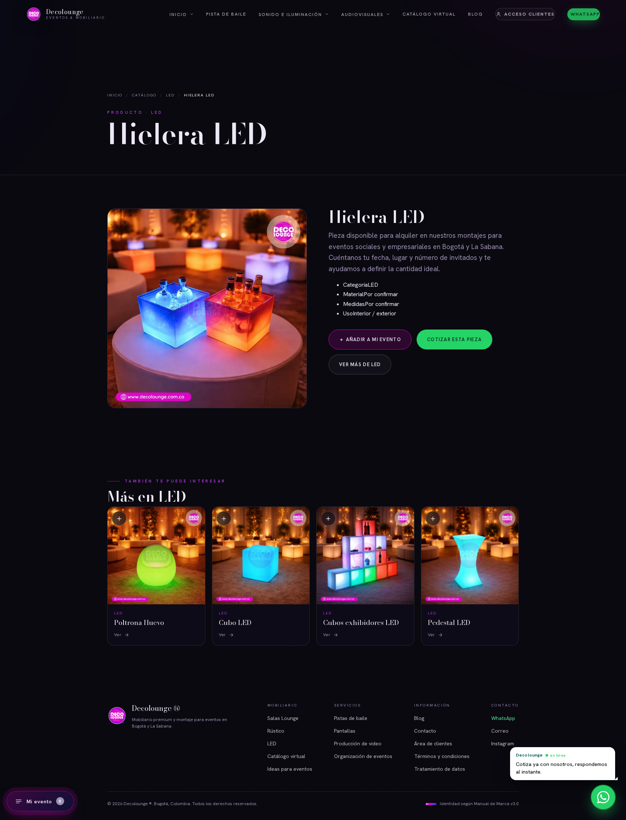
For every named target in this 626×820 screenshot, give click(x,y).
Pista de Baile (226, 14)
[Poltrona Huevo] (156, 576)
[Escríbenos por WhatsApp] (603, 797)
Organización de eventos (363, 756)
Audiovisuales (362, 14)
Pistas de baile (350, 718)
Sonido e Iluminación (290, 14)
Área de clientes (433, 743)
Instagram (502, 743)
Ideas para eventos (289, 769)
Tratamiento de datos (439, 769)
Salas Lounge (283, 718)
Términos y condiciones (442, 756)
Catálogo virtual (429, 14)
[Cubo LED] (261, 576)
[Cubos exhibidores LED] (365, 576)
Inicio (178, 14)
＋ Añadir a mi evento (370, 339)
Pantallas (344, 731)
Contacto (425, 731)
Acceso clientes (529, 14)
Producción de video (357, 743)
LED (170, 95)
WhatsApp (585, 14)
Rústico (275, 731)
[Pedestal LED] (470, 576)
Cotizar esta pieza (454, 339)
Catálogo (144, 95)
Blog (475, 14)
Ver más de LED (360, 364)
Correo (500, 731)
